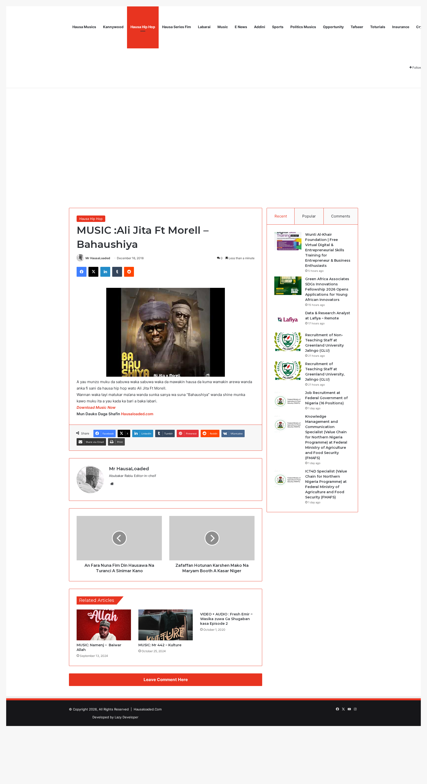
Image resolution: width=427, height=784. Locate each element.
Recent (281, 216)
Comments (340, 216)
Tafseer (357, 27)
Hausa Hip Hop (142, 27)
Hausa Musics (84, 27)
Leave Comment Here (166, 679)
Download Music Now (96, 407)
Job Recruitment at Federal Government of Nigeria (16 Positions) (326, 398)
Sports (277, 27)
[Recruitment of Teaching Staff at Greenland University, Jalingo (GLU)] (287, 370)
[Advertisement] (213, 125)
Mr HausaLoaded (97, 258)
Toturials (377, 27)
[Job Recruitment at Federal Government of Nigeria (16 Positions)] (287, 399)
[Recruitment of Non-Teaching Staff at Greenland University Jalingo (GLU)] (287, 342)
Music (222, 27)
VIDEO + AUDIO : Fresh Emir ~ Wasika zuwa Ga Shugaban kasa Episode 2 (226, 619)
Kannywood (113, 27)
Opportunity (333, 27)
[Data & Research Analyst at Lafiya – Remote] (287, 320)
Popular (309, 216)
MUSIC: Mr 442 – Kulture (159, 645)
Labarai (204, 27)
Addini (259, 27)
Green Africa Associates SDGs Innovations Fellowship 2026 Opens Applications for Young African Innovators (327, 289)
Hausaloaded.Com (148, 709)
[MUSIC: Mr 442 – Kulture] (165, 624)
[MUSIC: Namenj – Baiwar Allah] (104, 624)
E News (241, 27)
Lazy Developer (126, 717)
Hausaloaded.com (137, 414)
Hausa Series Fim (176, 27)
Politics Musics (303, 27)
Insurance (400, 27)
